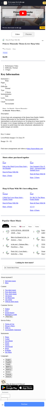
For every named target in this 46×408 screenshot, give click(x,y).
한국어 (8, 372)
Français (8, 374)
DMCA (7, 328)
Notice (7, 309)
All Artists (8, 300)
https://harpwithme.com (35, 148)
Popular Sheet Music (11, 220)
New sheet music (11, 294)
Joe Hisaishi (10, 108)
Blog (6, 283)
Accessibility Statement (13, 330)
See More (8, 352)
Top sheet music (10, 290)
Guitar (7, 339)
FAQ (7, 311)
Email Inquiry (9, 313)
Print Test (9, 316)
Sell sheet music (10, 281)
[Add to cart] (2, 404)
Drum (7, 343)
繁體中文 (9, 367)
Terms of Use (9, 324)
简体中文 (9, 369)
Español (8, 362)
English (8, 360)
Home (4, 108)
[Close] (2, 3)
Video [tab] (17, 34)
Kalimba (8, 350)
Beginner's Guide (11, 314)
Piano (7, 337)
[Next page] (42, 221)
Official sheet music (12, 301)
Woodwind (9, 346)
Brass (7, 348)
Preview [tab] (29, 34)
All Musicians (10, 298)
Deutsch (8, 376)
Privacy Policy (10, 326)
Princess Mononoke (21, 108)
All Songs (8, 296)
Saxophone (9, 341)
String (7, 345)
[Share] (42, 40)
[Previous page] (38, 221)
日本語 (8, 364)
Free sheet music (10, 292)
